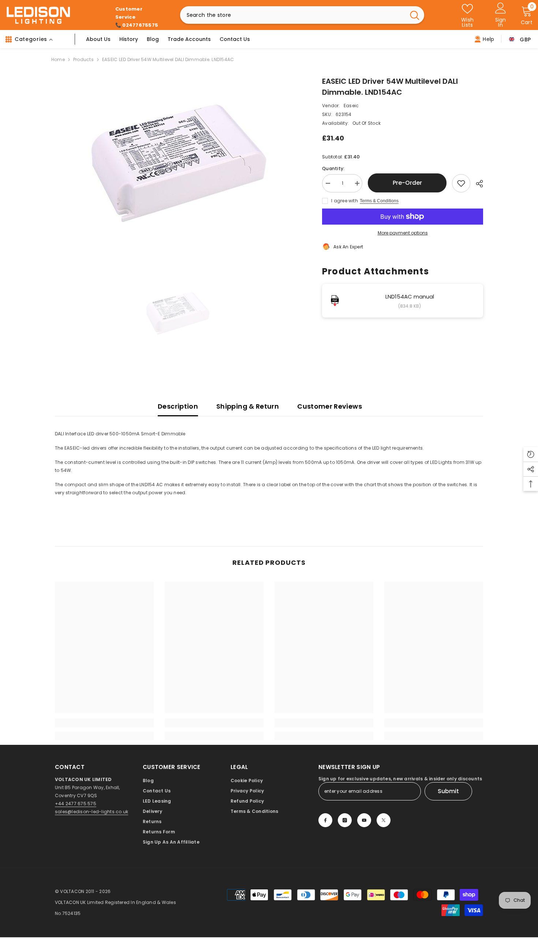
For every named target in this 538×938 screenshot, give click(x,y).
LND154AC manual (409, 296)
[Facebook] (325, 820)
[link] (104, 722)
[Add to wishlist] (461, 183)
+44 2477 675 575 (75, 803)
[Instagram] (345, 820)
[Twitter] (384, 820)
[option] (177, 167)
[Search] (302, 15)
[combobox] (292, 15)
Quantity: (333, 168)
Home (58, 59)
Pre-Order (405, 183)
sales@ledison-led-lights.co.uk (91, 811)
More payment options (403, 233)
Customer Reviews (329, 406)
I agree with (344, 201)
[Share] (476, 183)
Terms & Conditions (379, 200)
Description (178, 406)
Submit (448, 791)
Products (83, 59)
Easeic (351, 105)
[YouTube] (364, 820)
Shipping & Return (247, 406)
